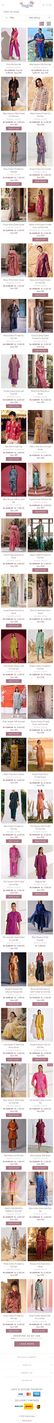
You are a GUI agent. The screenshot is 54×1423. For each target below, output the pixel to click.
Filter (11, 17)
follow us (27, 1380)
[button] (27, 1344)
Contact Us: (27, 1373)
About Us (27, 1365)
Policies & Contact (27, 1357)
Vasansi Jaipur (27, 1420)
